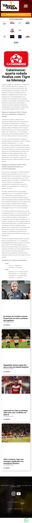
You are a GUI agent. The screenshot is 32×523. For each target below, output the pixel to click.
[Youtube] (18, 494)
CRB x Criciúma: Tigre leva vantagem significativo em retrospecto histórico (13, 461)
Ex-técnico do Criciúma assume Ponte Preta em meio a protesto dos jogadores (15, 318)
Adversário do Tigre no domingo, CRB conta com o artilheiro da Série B (15, 413)
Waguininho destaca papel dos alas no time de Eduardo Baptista (16, 366)
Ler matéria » (7, 325)
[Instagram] (13, 494)
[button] (26, 6)
